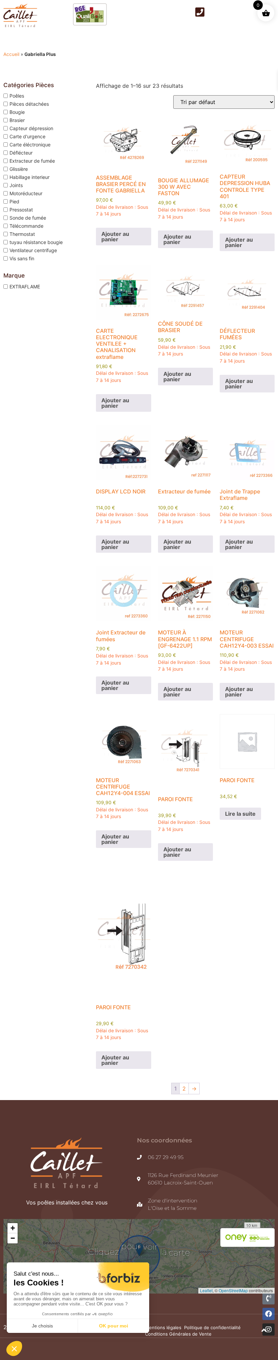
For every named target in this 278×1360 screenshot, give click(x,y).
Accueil (11, 54)
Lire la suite (240, 813)
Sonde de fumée (27, 218)
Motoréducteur (25, 193)
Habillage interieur (29, 177)
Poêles (16, 96)
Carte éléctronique (30, 144)
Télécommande (26, 226)
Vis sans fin (21, 258)
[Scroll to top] (263, 1330)
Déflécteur (21, 153)
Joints (16, 185)
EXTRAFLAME (24, 286)
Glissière (18, 169)
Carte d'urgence (27, 136)
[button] (12, 1228)
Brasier (17, 120)
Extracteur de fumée (32, 161)
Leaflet (206, 1290)
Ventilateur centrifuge (33, 250)
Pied (14, 201)
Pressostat (21, 209)
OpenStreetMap (233, 1290)
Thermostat (22, 234)
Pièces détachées (29, 104)
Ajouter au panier (115, 236)
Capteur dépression (31, 128)
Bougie (17, 112)
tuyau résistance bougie (36, 242)
